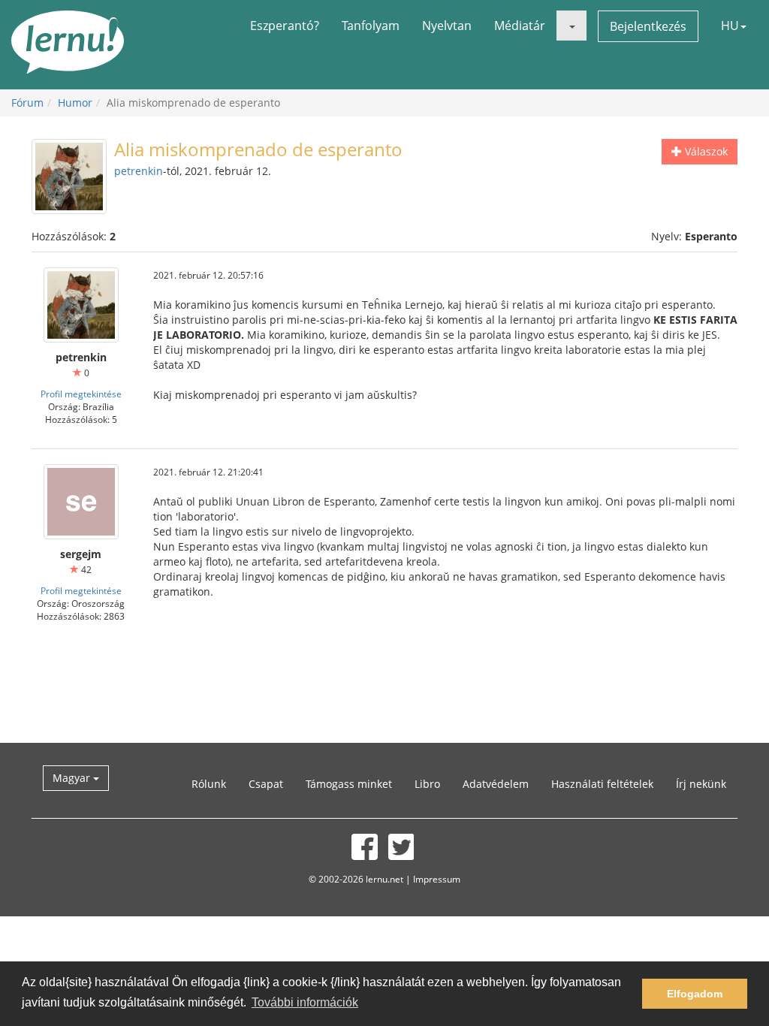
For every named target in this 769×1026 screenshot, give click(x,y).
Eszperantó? (284, 25)
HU (730, 25)
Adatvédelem (496, 784)
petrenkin (138, 171)
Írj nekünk (701, 784)
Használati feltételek (602, 784)
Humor (75, 102)
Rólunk (208, 784)
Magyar (73, 778)
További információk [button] (305, 1002)
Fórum (27, 102)
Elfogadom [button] (694, 994)
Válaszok (705, 151)
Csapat (266, 784)
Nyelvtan (447, 25)
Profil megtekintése (81, 394)
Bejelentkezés (648, 26)
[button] (571, 26)
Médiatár (519, 25)
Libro (427, 784)
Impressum (436, 879)
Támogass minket (349, 784)
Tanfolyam (371, 25)
